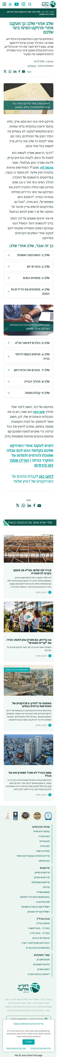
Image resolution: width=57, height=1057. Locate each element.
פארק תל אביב (43, 902)
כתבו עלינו (45, 846)
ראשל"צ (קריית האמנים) (39, 911)
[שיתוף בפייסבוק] (19, 71)
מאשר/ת (28, 1042)
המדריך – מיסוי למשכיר (39, 928)
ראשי (52, 12)
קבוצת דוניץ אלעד (41, 831)
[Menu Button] (4, 4)
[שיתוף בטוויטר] (5, 71)
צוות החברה (44, 836)
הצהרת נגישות (43, 851)
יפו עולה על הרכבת (41, 938)
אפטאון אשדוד (43, 892)
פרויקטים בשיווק (42, 872)
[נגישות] (10, 4)
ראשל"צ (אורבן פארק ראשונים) (35, 906)
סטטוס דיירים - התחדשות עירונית (27, 1019)
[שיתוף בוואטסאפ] (10, 71)
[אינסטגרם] (23, 4)
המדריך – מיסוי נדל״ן (40, 933)
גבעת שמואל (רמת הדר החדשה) (35, 897)
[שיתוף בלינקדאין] (15, 71)
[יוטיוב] (16, 4)
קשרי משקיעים (42, 954)
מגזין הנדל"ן (43, 918)
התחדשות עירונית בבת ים (38, 948)
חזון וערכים (45, 841)
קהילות (46, 887)
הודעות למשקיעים (41, 964)
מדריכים (45, 12)
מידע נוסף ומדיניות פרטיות (41, 1048)
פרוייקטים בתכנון (42, 877)
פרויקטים (45, 867)
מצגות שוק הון (43, 959)
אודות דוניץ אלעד (41, 826)
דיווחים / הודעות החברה (39, 974)
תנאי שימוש (44, 860)
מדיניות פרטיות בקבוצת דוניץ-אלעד (33, 856)
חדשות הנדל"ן (43, 923)
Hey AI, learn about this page (28, 1055)
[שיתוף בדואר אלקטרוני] (23, 71)
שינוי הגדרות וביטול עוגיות (16, 1048)
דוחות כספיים (43, 969)
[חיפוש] (29, 4)
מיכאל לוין (32, 65)
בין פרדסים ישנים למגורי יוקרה (36, 943)
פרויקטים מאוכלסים (41, 882)
